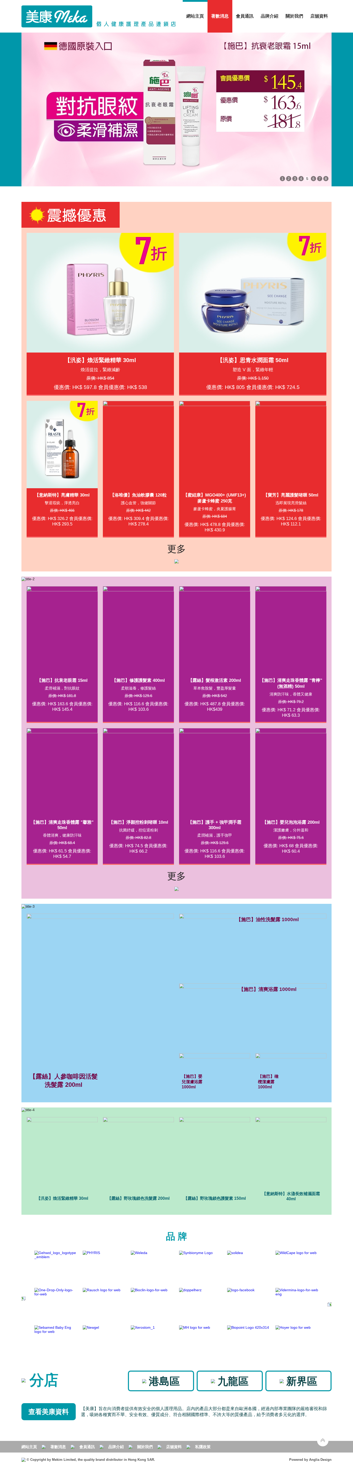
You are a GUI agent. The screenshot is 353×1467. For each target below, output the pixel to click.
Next (323, 109)
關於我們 (145, 1447)
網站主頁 (195, 16)
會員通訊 (245, 16)
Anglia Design (320, 1460)
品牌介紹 (269, 16)
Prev (29, 109)
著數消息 (58, 1447)
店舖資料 (319, 16)
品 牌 (176, 1236)
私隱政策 (203, 1447)
